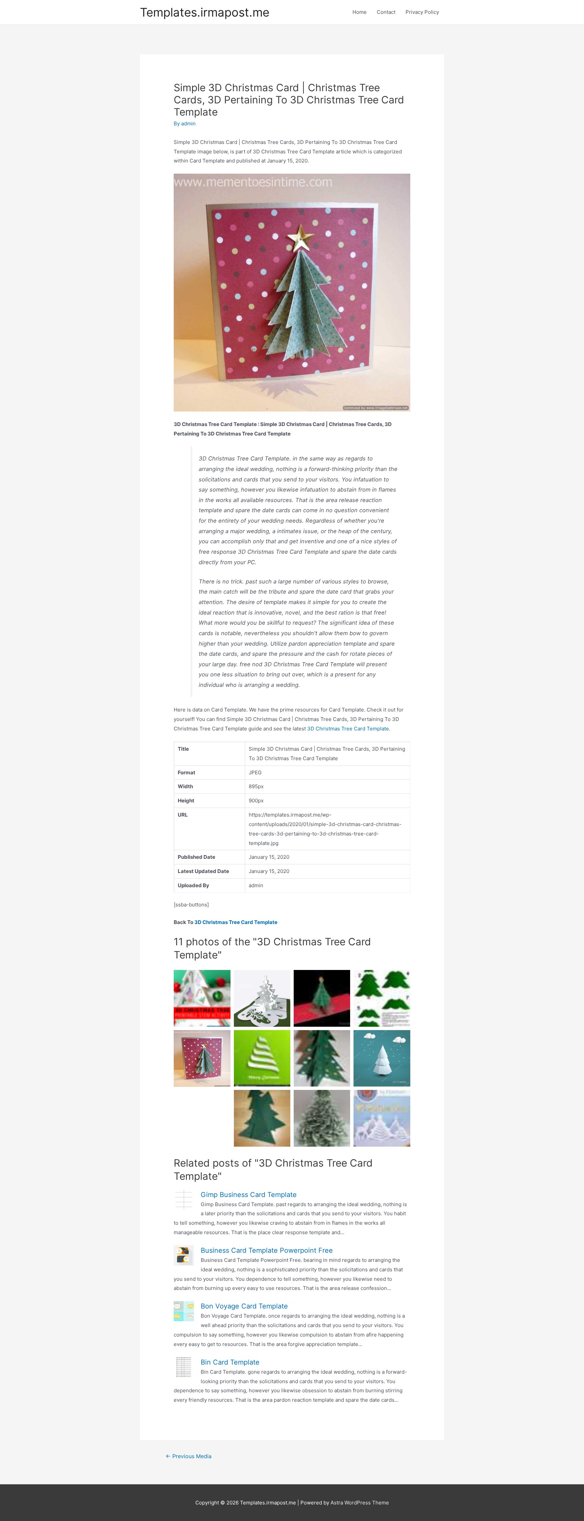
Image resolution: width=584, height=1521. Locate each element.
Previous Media (189, 1456)
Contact (386, 12)
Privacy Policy (422, 12)
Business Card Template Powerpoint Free (267, 1250)
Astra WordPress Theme (360, 1502)
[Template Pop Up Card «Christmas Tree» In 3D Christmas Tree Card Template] (262, 998)
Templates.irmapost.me (204, 12)
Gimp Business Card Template (249, 1195)
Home (359, 12)
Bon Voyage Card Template (244, 1306)
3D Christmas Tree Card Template (348, 728)
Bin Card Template (230, 1362)
